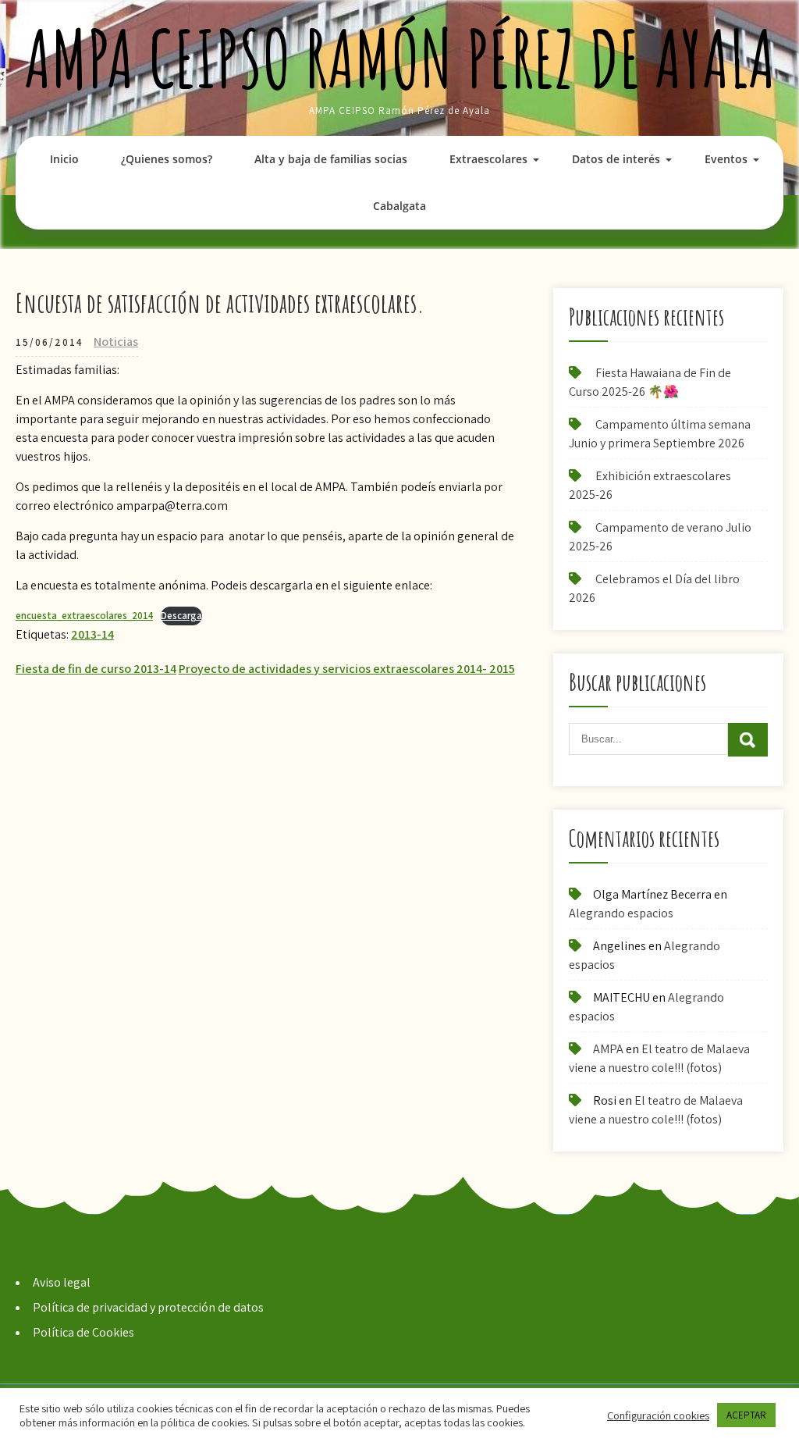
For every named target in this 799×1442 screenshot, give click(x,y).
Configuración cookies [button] (658, 1415)
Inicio (64, 158)
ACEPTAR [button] (746, 1415)
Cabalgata (399, 205)
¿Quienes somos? (166, 158)
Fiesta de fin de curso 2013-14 (96, 668)
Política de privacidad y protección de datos (148, 1307)
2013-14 (92, 634)
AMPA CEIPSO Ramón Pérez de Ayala (400, 58)
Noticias (116, 341)
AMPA (608, 1049)
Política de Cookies (83, 1332)
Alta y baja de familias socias (330, 158)
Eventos (726, 158)
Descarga (181, 615)
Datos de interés (616, 158)
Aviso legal (62, 1282)
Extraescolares (488, 158)
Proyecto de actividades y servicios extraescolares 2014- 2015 (347, 668)
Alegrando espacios (621, 913)
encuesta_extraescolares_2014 (84, 615)
